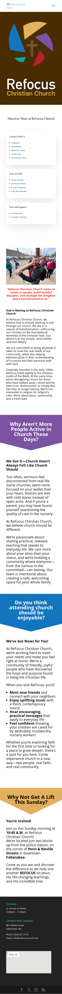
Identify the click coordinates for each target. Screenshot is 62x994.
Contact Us (16, 154)
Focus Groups (17, 180)
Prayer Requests (18, 187)
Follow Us (15, 143)
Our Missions (17, 213)
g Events (23, 157)
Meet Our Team (18, 150)
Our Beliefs (16, 146)
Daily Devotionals (19, 191)
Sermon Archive (18, 183)
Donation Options (19, 217)
